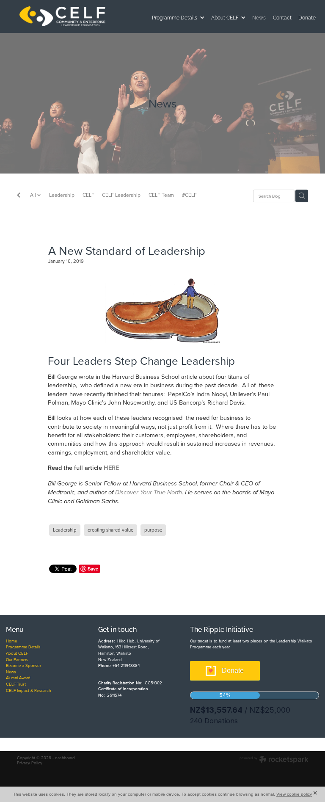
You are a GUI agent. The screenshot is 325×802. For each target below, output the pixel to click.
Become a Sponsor (23, 665)
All (33, 194)
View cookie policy (294, 794)
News (11, 672)
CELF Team (161, 194)
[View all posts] (18, 196)
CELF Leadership (121, 194)
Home (11, 641)
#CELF (189, 194)
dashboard (65, 758)
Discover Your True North (148, 492)
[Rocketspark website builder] (274, 760)
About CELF (17, 653)
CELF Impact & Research (28, 690)
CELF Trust (16, 684)
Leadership (61, 194)
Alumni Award (18, 678)
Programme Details (23, 647)
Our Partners (17, 659)
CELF (88, 194)
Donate (233, 670)
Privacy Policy (29, 763)
